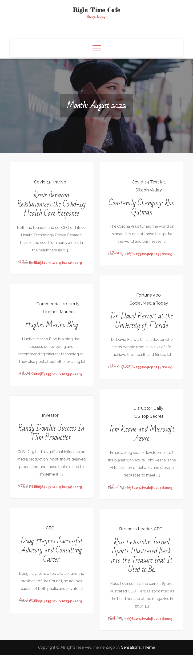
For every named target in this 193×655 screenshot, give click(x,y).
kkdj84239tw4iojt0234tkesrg (58, 263)
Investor (50, 415)
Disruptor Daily (148, 408)
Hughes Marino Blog (51, 325)
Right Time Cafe (96, 9)
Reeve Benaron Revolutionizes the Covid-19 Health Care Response (51, 204)
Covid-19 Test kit (148, 181)
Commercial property (58, 303)
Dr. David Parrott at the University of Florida (141, 320)
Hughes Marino (58, 311)
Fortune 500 (148, 295)
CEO (50, 527)
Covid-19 (43, 181)
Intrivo (59, 181)
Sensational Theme (138, 647)
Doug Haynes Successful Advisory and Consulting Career (51, 550)
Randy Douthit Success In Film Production (51, 432)
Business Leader (135, 528)
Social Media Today (149, 303)
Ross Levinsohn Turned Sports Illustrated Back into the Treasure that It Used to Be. (141, 555)
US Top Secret (148, 416)
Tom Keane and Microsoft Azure (141, 433)
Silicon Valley (149, 189)
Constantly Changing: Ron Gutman (142, 207)
